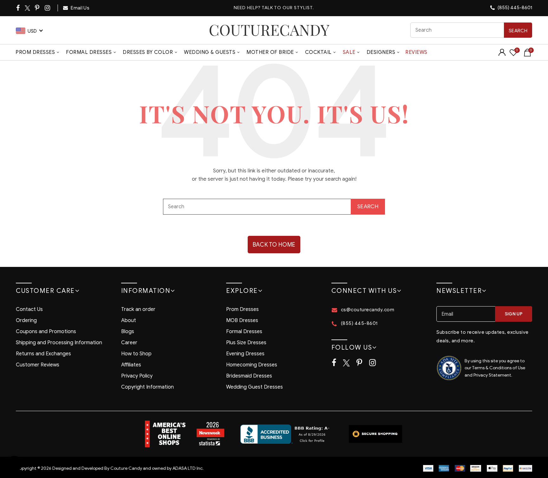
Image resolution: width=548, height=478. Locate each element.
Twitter (28, 8)
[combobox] (471, 30)
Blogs (127, 331)
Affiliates (131, 365)
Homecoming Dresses (251, 365)
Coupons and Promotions (46, 331)
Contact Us (29, 309)
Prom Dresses (35, 52)
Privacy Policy (137, 376)
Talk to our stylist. (288, 7)
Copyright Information (147, 387)
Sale (349, 52)
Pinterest (38, 8)
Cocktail (318, 52)
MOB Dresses (242, 320)
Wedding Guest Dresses (254, 387)
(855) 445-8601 (514, 7)
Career (129, 342)
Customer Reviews (37, 365)
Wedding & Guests (209, 52)
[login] (502, 54)
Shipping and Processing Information (59, 342)
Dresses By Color (148, 52)
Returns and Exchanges (43, 354)
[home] (269, 30)
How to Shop (136, 354)
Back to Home (274, 244)
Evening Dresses (245, 354)
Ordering (26, 320)
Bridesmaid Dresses (249, 376)
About (128, 320)
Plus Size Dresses (246, 342)
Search (518, 31)
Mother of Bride (270, 52)
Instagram (47, 8)
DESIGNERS (381, 52)
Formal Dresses (89, 52)
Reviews (416, 52)
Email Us (79, 8)
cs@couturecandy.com (368, 310)
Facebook (18, 8)
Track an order (138, 309)
